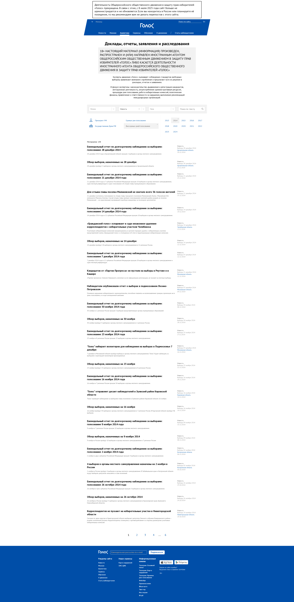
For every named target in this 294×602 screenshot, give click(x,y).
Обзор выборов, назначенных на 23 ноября (111, 363)
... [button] (159, 535)
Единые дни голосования (136, 120)
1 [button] (128, 535)
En (204, 21)
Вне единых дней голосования (138, 126)
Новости (102, 33)
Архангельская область (185, 150)
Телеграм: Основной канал (147, 566)
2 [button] (137, 535)
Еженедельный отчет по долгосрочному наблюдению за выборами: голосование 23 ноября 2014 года (124, 332)
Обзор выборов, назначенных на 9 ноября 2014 (113, 436)
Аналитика (124, 33)
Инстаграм (143, 592)
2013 (167, 120)
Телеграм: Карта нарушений (145, 571)
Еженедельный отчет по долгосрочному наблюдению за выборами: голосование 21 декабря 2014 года (124, 176)
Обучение (148, 33)
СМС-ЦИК (122, 566)
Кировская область (184, 395)
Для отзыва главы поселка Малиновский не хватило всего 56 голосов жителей (131, 191)
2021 (192, 126)
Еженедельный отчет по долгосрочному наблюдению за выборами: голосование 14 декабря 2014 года (124, 210)
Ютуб (141, 595)
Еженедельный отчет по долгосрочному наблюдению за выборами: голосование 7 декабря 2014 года (124, 255)
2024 (175, 132)
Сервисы (136, 33)
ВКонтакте (143, 586)
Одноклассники (145, 583)
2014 (175, 120)
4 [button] (153, 535)
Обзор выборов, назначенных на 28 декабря (111, 162)
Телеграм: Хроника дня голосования (146, 576)
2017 (200, 120)
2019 (175, 126)
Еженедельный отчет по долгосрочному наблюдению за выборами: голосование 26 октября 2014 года (124, 483)
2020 (183, 126)
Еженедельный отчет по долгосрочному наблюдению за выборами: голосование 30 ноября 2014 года (124, 305)
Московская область (184, 274)
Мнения (113, 33)
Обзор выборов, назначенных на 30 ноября (111, 318)
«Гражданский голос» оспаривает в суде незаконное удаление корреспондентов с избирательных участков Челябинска (121, 225)
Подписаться (157, 552)
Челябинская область (184, 227)
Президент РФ (101, 120)
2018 (167, 126)
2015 (183, 120)
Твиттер (142, 589)
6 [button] (165, 535)
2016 (192, 120)
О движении (161, 33)
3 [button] (145, 535)
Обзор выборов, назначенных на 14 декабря (111, 241)
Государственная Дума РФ (105, 126)
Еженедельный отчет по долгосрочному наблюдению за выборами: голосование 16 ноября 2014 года (124, 377)
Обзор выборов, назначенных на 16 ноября (111, 406)
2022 (200, 126)
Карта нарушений (125, 563)
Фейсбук (142, 580)
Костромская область (184, 452)
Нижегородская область (185, 515)
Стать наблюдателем (184, 33)
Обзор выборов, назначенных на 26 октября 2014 (115, 496)
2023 (167, 132)
